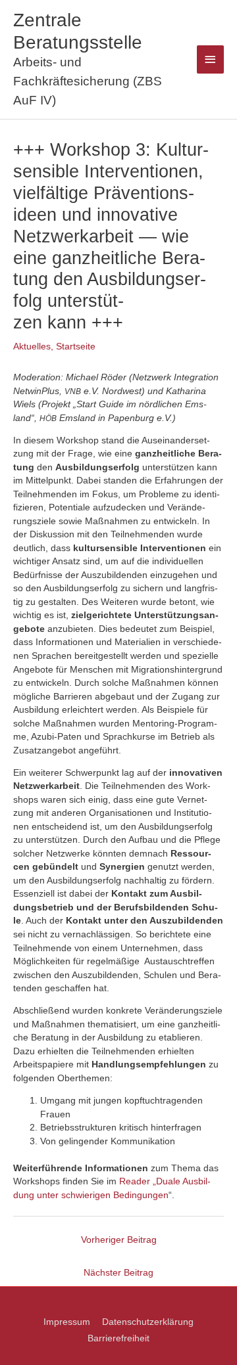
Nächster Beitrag (118, 1273)
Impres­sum (66, 1322)
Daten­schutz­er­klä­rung (148, 1322)
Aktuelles (32, 346)
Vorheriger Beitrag (119, 1240)
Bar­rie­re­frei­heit (118, 1338)
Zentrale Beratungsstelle (77, 31)
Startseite (75, 346)
